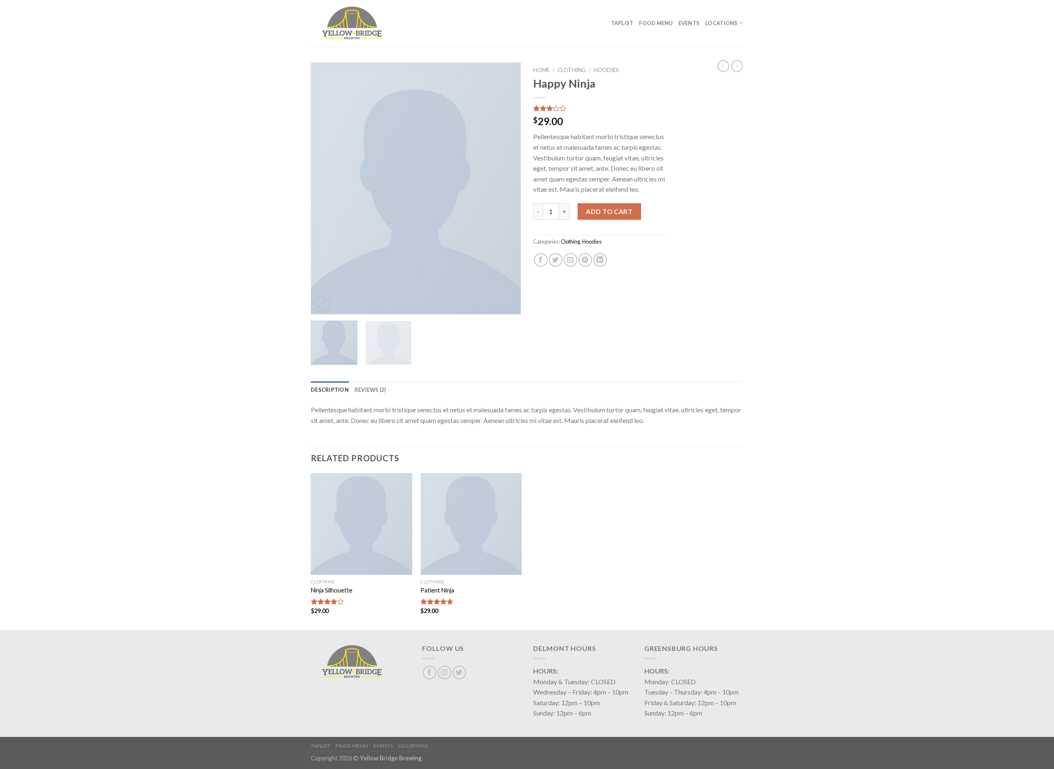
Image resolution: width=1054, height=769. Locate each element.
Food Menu (655, 23)
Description (330, 389)
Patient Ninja (437, 590)
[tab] (330, 389)
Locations (721, 23)
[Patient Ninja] (471, 524)
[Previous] (325, 188)
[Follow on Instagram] (444, 672)
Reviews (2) (370, 389)
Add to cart (609, 211)
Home (541, 70)
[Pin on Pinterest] (585, 260)
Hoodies (606, 70)
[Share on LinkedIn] (600, 260)
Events (689, 23)
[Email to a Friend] (570, 260)
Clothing (571, 70)
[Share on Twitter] (555, 260)
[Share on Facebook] (541, 260)
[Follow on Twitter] (459, 672)
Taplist (622, 23)
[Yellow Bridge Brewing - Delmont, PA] (352, 23)
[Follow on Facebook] (429, 672)
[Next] (506, 188)
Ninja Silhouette (331, 590)
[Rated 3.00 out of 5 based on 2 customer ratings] (601, 108)
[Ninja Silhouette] (362, 524)
